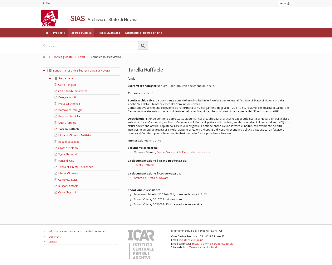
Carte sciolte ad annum (72, 91)
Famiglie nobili (66, 97)
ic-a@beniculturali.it (191, 240)
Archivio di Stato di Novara (151, 178)
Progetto (59, 33)
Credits (52, 242)
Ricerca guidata (81, 33)
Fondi (81, 57)
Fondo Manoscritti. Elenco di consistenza (183, 152)
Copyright (54, 236)
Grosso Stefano (67, 148)
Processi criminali (68, 103)
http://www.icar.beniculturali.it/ (201, 247)
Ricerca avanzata (108, 33)
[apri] (50, 78)
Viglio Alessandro (68, 154)
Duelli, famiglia (66, 122)
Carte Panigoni (66, 84)
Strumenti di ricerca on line (143, 33)
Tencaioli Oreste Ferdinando (75, 167)
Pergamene (65, 78)
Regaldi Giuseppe (68, 141)
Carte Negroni (66, 192)
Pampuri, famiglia (68, 116)
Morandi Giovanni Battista (74, 135)
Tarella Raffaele (68, 129)
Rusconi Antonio (68, 186)
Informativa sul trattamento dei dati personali (76, 231)
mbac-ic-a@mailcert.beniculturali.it (213, 243)
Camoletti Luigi (67, 179)
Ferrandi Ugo (65, 160)
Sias (48, 3)
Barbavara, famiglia (69, 110)
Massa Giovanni (67, 173)
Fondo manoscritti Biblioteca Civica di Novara (81, 70)
